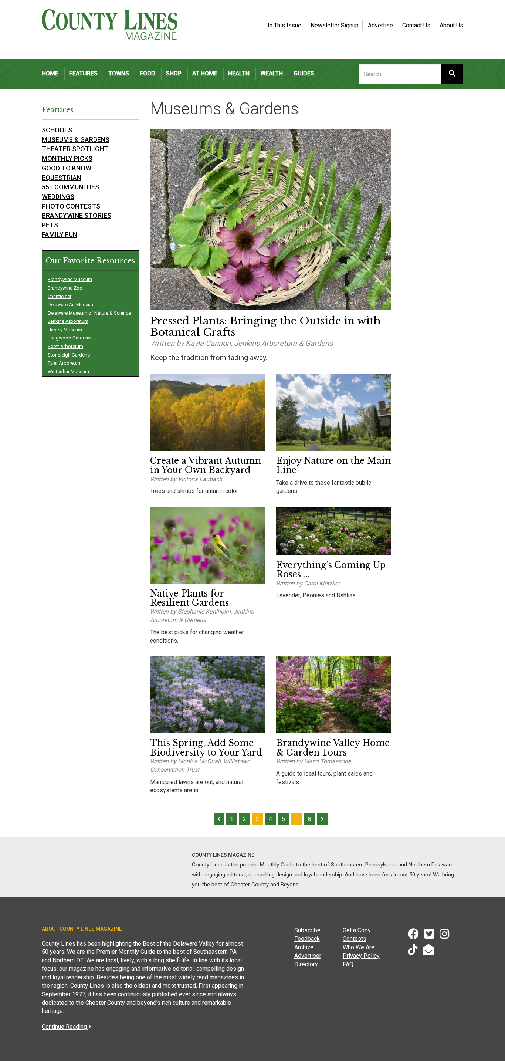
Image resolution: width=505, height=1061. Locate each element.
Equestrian (61, 178)
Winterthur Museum (68, 371)
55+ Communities (70, 187)
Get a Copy (357, 930)
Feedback (307, 938)
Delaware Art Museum (72, 304)
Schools (57, 130)
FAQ (348, 964)
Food (147, 73)
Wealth (271, 73)
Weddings (58, 196)
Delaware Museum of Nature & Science (89, 313)
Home (50, 73)
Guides (304, 73)
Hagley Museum (65, 329)
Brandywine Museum (70, 279)
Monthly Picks (67, 158)
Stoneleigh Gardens (69, 355)
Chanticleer (59, 296)
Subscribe (307, 930)
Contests (354, 938)
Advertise (380, 25)
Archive (303, 947)
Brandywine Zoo (65, 288)
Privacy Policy (361, 955)
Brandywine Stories (76, 215)
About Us (451, 25)
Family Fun (59, 235)
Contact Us (416, 25)
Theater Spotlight (75, 149)
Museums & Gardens (75, 139)
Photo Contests (71, 206)
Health (239, 73)
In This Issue (284, 25)
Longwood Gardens (69, 338)
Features (83, 73)
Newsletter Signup (335, 25)
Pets (50, 225)
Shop (174, 73)
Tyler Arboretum (65, 363)
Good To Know (66, 168)
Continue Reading (65, 1026)
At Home (204, 73)
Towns (118, 73)
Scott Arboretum (65, 346)
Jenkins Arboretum (68, 321)
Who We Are (358, 947)
